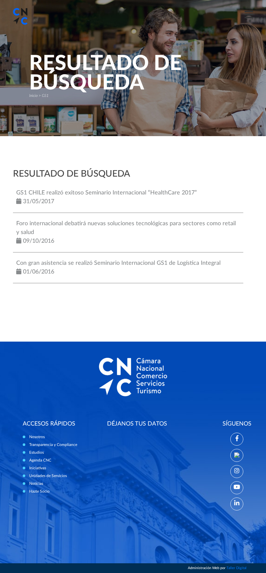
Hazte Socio (39, 491)
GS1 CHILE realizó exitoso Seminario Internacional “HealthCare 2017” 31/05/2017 (106, 197)
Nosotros (37, 437)
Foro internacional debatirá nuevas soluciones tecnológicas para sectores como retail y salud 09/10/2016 (126, 232)
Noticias (36, 483)
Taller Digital (236, 568)
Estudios (36, 452)
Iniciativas (37, 468)
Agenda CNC (40, 460)
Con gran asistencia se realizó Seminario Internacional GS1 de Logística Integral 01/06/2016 (118, 267)
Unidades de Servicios (48, 476)
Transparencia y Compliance (53, 445)
